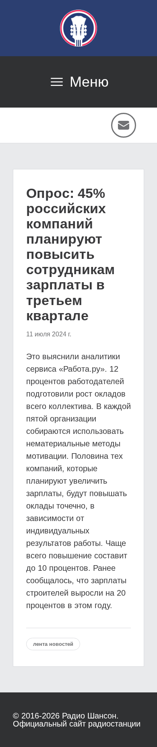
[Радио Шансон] (78, 28)
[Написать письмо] (123, 125)
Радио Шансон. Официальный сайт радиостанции (76, 719)
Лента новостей (53, 644)
